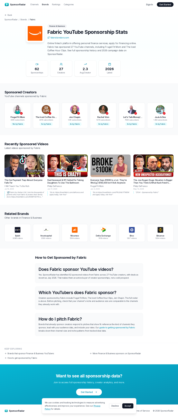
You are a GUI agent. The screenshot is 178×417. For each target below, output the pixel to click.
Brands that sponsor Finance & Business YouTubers (31, 353)
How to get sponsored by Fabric (22, 358)
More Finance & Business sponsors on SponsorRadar (117, 353)
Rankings (56, 4)
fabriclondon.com (60, 37)
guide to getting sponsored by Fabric (117, 327)
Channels (34, 4)
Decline (115, 406)
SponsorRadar (11, 19)
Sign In (149, 4)
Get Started (165, 4)
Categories (69, 4)
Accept (128, 406)
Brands (45, 4)
